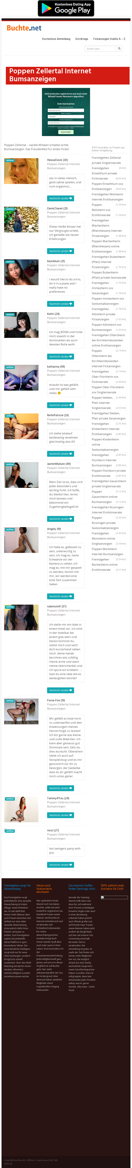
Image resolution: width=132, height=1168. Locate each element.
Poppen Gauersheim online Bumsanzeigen (109, 497)
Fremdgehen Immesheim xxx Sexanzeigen (109, 288)
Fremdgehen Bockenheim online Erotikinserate (109, 564)
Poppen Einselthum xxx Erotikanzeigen (109, 186)
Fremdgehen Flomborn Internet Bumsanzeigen (109, 460)
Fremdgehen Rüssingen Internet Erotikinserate (109, 510)
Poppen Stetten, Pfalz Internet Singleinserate (109, 403)
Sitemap (8, 1163)
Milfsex (30, 1160)
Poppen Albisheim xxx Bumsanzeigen (109, 327)
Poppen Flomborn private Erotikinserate (109, 473)
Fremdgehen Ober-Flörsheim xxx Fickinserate (109, 376)
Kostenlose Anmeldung (56, 39)
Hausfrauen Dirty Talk (47, 1160)
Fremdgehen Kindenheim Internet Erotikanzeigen (109, 429)
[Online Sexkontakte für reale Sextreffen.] (24, 29)
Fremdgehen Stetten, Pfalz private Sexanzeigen (109, 416)
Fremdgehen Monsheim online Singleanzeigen (109, 538)
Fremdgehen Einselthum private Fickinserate (109, 173)
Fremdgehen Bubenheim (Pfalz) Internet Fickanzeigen (109, 262)
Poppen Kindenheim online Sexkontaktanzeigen (109, 444)
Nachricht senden (59, 198)
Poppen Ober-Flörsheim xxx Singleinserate (109, 390)
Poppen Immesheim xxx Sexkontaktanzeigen (109, 301)
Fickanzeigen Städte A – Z (109, 39)
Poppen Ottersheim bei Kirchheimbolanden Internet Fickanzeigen (109, 359)
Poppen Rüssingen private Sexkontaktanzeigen (109, 523)
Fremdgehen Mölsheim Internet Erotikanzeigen (109, 197)
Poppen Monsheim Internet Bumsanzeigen (109, 552)
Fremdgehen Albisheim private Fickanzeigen (109, 314)
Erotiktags (81, 39)
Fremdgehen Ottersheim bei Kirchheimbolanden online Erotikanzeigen (109, 340)
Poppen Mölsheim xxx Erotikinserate (109, 210)
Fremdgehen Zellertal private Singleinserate (109, 161)
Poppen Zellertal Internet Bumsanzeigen (63, 166)
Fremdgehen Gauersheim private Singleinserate (109, 484)
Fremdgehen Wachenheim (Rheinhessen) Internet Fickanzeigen (109, 228)
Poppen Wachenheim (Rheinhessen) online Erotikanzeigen (109, 246)
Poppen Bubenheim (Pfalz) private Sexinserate (109, 275)
